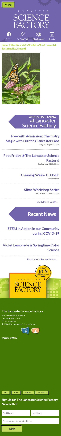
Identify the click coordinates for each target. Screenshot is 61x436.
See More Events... (47, 201)
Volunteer (28, 392)
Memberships (42, 392)
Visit (5, 392)
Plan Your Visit (19, 45)
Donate (16, 392)
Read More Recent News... (42, 259)
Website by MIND (9, 338)
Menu (8, 4)
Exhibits (33, 45)
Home (5, 45)
